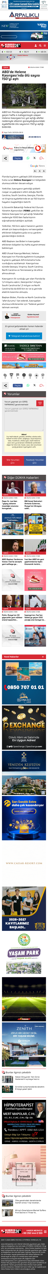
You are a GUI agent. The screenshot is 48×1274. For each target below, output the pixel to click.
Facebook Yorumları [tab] (35, 460)
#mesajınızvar (15, 317)
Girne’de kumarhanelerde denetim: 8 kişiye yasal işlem (30, 1088)
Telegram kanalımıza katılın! (25, 336)
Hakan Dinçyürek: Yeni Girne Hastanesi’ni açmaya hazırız (27, 1078)
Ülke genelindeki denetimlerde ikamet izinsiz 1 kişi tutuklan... (28, 1201)
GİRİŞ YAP (40, 403)
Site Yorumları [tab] (13, 460)
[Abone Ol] (37, 166)
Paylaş (18, 158)
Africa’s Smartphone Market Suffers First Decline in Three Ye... (30, 1211)
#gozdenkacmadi (33, 317)
